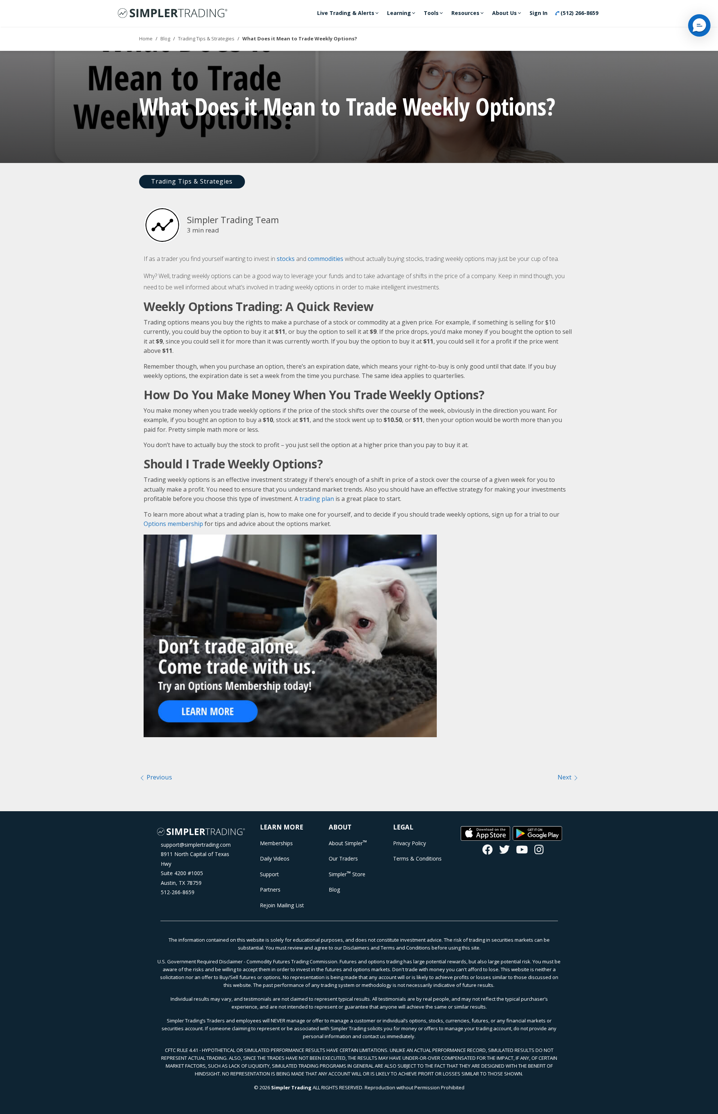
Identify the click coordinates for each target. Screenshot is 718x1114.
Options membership (173, 524)
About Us (504, 12)
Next (565, 777)
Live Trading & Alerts (345, 12)
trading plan (317, 499)
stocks (286, 259)
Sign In (538, 12)
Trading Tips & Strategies (206, 38)
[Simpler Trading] (172, 13)
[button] (699, 25)
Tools (431, 12)
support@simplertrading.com (196, 844)
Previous (158, 777)
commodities (325, 259)
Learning (399, 12)
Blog (165, 38)
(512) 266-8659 (578, 12)
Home (146, 38)
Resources (465, 12)
